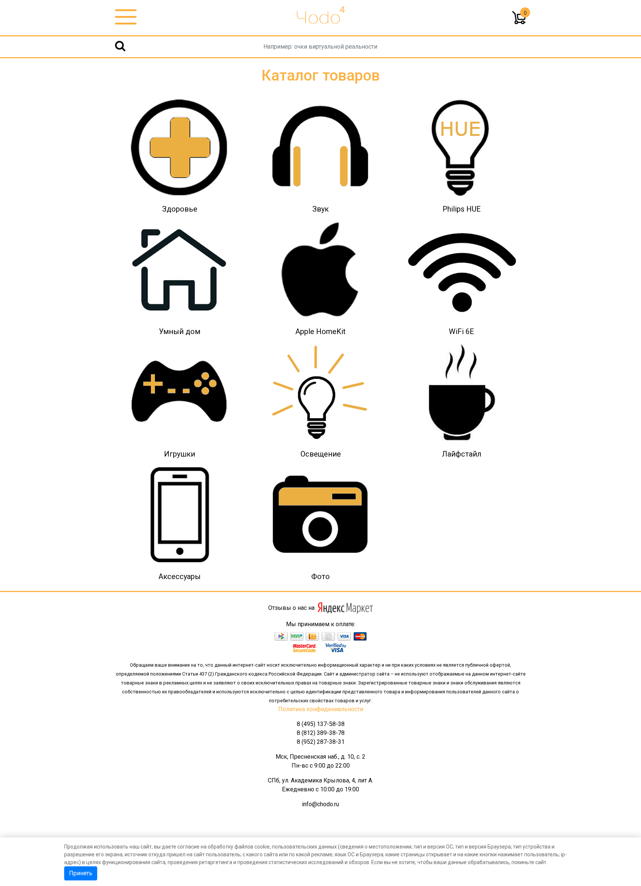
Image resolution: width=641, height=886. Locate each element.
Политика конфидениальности (320, 709)
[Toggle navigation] (126, 17)
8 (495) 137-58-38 (321, 724)
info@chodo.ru (320, 804)
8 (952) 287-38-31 (321, 741)
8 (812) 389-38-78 (321, 732)
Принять (80, 873)
